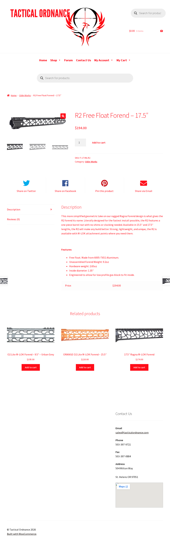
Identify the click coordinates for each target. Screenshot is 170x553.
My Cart (122, 60)
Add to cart (98, 142)
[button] (63, 116)
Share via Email (143, 191)
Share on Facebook (65, 191)
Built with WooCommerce (21, 534)
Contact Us (83, 60)
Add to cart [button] (31, 367)
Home (43, 60)
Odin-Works (25, 95)
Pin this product (104, 191)
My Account (101, 60)
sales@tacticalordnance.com (132, 432)
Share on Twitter (26, 191)
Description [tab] (13, 209)
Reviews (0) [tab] (13, 219)
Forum (68, 60)
